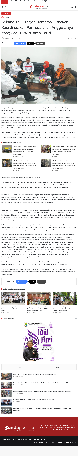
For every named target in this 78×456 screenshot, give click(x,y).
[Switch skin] (6, 8)
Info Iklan (47, 442)
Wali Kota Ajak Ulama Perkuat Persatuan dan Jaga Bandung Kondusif (35, 399)
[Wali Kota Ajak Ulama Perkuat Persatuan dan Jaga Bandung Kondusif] (6, 402)
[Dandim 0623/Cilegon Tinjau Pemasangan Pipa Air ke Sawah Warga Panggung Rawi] (65, 298)
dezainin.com (43, 439)
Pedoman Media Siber (57, 442)
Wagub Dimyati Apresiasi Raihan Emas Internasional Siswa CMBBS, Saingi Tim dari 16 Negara (38, 308)
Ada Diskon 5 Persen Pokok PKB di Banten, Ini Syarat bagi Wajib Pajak (34, 374)
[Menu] (76, 8)
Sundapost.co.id (22, 439)
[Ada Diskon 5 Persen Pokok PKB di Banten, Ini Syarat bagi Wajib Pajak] (6, 376)
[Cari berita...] (2, 8)
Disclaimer (73, 442)
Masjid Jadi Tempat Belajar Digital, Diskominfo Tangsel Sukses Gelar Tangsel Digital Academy (34, 1)
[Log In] (72, 8)
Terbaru (57, 367)
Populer (20, 367)
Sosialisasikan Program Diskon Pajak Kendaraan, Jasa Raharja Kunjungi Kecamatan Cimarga (42, 391)
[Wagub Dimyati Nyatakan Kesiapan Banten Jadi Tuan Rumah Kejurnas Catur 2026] (13, 298)
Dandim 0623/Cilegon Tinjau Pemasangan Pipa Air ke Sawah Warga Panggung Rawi (63, 308)
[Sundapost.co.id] (39, 7)
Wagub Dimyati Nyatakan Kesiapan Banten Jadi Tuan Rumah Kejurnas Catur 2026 (12, 308)
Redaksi (7, 38)
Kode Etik (66, 442)
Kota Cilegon (6, 13)
